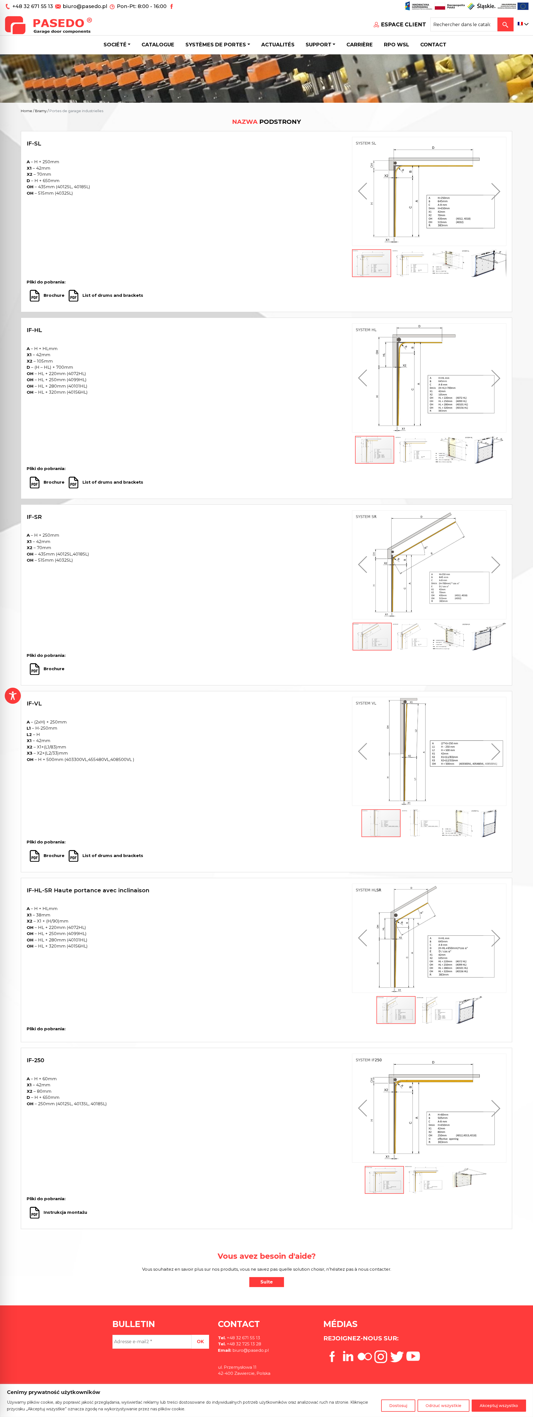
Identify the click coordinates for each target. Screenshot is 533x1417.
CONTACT (433, 45)
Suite (266, 1282)
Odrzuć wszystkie (443, 1405)
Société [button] (115, 45)
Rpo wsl (396, 45)
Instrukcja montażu (65, 1212)
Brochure (55, 295)
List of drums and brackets (113, 295)
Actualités (278, 45)
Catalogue (158, 45)
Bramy (41, 111)
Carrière (359, 45)
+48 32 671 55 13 (33, 6)
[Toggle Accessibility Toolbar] (12, 695)
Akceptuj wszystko (499, 1405)
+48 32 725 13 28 (243, 1343)
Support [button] (318, 45)
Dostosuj (398, 1405)
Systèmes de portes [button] (215, 45)
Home (26, 111)
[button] (364, 191)
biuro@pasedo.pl (85, 6)
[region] (266, 1400)
